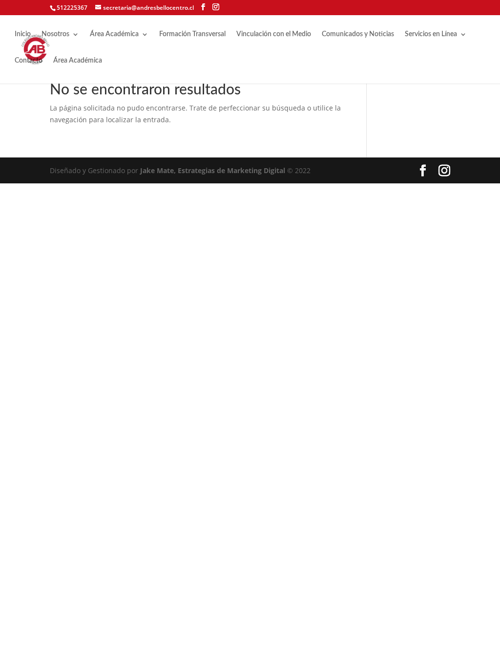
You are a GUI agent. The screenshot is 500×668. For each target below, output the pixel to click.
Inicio (23, 34)
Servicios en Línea (431, 34)
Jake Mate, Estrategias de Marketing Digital (212, 170)
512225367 (72, 7)
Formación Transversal (192, 34)
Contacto (28, 60)
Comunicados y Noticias (358, 34)
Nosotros (55, 34)
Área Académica (114, 34)
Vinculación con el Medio (273, 34)
